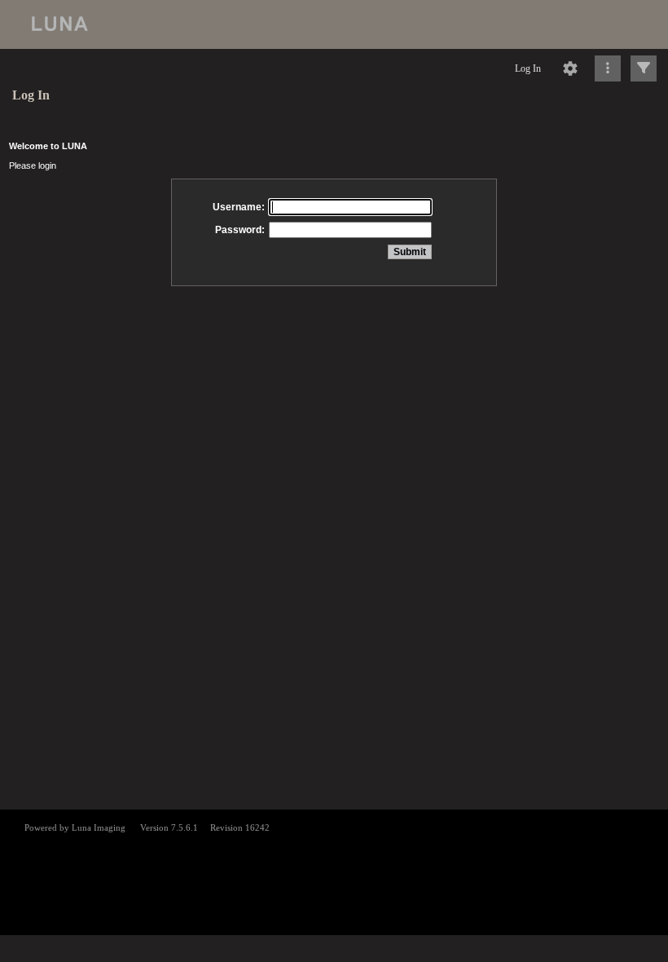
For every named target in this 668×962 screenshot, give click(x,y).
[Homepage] (334, 24)
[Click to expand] (644, 68)
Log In (528, 68)
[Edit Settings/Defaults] (570, 68)
